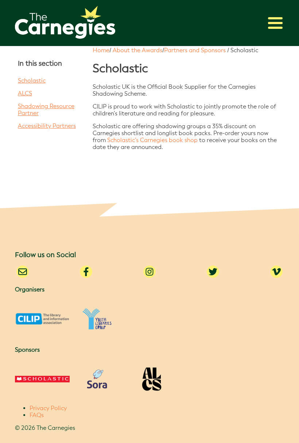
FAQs (37, 415)
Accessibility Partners (47, 125)
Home (101, 50)
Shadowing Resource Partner (46, 110)
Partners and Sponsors (195, 50)
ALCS (25, 93)
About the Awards (137, 50)
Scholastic (32, 80)
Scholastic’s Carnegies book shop (152, 140)
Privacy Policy (48, 408)
